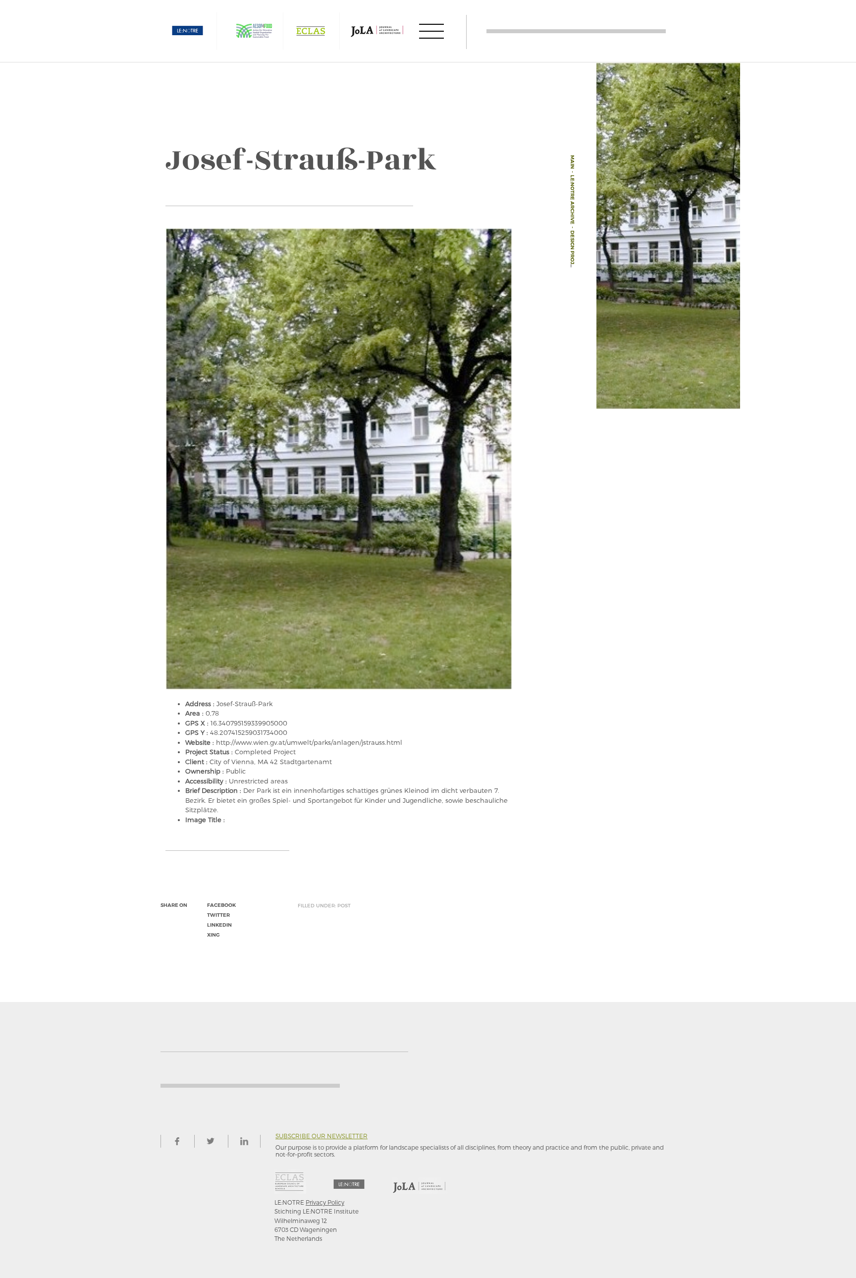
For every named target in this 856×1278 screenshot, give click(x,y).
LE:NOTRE (187, 31)
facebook (221, 905)
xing (213, 935)
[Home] (576, 31)
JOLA (377, 31)
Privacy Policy (325, 1202)
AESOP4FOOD (254, 31)
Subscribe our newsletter (321, 1136)
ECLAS (310, 31)
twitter (218, 915)
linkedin (219, 925)
